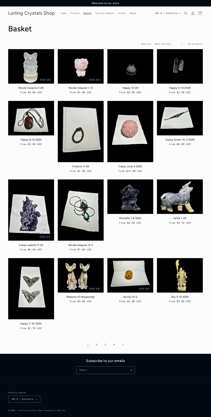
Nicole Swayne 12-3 (80, 245)
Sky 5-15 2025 (180, 296)
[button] (185, 13)
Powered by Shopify (54, 410)
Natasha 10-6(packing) (81, 296)
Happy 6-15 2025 (31, 139)
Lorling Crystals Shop (30, 410)
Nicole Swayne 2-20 (31, 87)
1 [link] (88, 344)
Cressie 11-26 (80, 166)
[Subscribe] (131, 370)
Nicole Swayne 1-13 (81, 87)
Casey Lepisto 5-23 (31, 245)
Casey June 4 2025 (130, 166)
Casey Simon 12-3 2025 (180, 139)
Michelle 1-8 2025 (130, 218)
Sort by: (146, 44)
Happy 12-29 (130, 87)
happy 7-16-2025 (31, 323)
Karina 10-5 (130, 296)
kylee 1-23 (180, 218)
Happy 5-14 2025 (180, 87)
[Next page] (123, 344)
